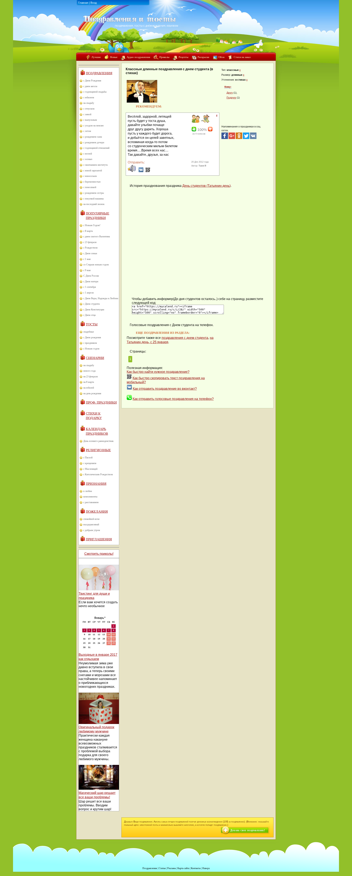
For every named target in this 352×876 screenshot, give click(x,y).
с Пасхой (87, 457)
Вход (93, 2)
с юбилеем (88, 97)
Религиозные (98, 450)
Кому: (227, 86)
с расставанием (91, 502)
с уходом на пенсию (93, 125)
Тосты (92, 324)
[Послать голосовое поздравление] (132, 171)
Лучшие (96, 57)
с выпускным (90, 119)
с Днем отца (89, 315)
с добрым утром (91, 530)
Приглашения (99, 539)
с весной (87, 153)
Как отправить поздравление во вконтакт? (165, 388)
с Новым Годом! (91, 225)
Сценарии (95, 358)
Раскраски (203, 57)
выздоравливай (91, 524)
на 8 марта (88, 382)
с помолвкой (89, 187)
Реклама (171, 868)
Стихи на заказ (242, 57)
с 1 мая (87, 259)
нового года (89, 370)
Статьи (162, 868)
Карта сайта (183, 868)
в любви (87, 491)
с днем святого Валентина (96, 236)
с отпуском (89, 108)
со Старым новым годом (96, 264)
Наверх (206, 868)
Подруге (231, 97)
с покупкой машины (93, 198)
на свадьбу (88, 103)
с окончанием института (95, 164)
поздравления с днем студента (185, 337)
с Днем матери (90, 281)
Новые (114, 57)
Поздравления (99, 73)
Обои (221, 57)
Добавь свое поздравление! (247, 830)
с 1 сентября (89, 287)
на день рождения (92, 393)
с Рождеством (90, 247)
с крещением (89, 463)
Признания (96, 484)
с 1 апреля (88, 292)
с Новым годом (91, 348)
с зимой (87, 114)
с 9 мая (87, 270)
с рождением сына (92, 136)
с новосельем (90, 176)
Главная (83, 2)
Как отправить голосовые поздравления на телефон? (173, 399)
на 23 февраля (90, 376)
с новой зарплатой (92, 170)
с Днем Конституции (93, 309)
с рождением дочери (93, 142)
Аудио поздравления (138, 57)
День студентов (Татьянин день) (206, 185)
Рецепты (183, 57)
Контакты (196, 868)
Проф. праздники (101, 402)
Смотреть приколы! (98, 553)
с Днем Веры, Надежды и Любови (100, 298)
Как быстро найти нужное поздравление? (158, 371)
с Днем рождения (92, 337)
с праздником (90, 343)
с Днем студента (91, 303)
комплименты (90, 496)
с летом (87, 131)
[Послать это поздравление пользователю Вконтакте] (141, 171)
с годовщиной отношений (96, 148)
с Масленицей (90, 469)
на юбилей (88, 387)
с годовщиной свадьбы (95, 91)
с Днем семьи (90, 253)
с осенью (87, 159)
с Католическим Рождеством (98, 474)
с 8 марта (88, 231)
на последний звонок (93, 204)
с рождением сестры (93, 193)
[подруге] (204, 122)
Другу (230, 92)
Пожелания (97, 512)
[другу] (195, 122)
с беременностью (92, 181)
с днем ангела (90, 86)
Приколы (164, 57)
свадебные (88, 331)
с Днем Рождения (92, 80)
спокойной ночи (91, 519)
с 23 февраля (90, 242)
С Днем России (91, 275)
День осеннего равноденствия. (98, 441)
